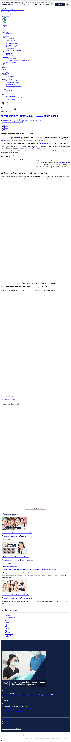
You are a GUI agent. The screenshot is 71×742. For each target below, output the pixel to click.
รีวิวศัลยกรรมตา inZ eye (12, 46)
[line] (4, 22)
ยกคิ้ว (6, 626)
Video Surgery (9, 53)
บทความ (5, 57)
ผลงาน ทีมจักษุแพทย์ (11, 40)
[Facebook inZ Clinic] (7, 719)
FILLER (7, 630)
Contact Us (5, 67)
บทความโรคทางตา (11, 62)
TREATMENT (8, 635)
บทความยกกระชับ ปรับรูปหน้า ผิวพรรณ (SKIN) (17, 60)
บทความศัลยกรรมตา (11, 58)
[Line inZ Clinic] (5, 721)
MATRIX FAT (8, 632)
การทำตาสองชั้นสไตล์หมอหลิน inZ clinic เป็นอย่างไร (17, 533)
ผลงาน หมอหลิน (10, 38)
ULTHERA (7, 636)
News (4, 63)
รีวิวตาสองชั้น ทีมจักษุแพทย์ (12, 45)
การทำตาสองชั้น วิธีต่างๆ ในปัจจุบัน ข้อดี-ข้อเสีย (15, 595)
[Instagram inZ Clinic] (7, 723)
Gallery (5, 37)
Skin (7, 34)
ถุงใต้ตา (7, 619)
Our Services (6, 32)
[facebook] (4, 19)
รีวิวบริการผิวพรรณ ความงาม (13, 48)
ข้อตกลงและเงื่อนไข (30, 735)
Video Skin (8, 54)
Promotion (5, 64)
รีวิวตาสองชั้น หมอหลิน (11, 43)
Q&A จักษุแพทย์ (4, 399)
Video (4, 51)
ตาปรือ (24, 148)
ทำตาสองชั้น (11, 399)
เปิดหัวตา (7, 620)
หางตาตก (65, 161)
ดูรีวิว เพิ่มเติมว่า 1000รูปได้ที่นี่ (8, 396)
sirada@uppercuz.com (25, 120)
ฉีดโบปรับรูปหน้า (9, 628)
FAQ (4, 66)
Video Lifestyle (9, 55)
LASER (6, 631)
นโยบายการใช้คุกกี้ (17, 735)
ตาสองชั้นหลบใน (63, 162)
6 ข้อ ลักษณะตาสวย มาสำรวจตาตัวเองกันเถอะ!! (15, 557)
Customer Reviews (7, 41)
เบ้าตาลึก (15, 148)
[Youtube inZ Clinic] (6, 726)
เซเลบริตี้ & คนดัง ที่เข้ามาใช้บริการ (14, 50)
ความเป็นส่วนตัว (5, 735)
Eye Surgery (9, 33)
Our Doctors (6, 36)
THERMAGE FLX (9, 634)
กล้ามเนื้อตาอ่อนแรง (10, 617)
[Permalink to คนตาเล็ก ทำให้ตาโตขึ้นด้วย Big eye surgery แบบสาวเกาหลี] (12, 122)
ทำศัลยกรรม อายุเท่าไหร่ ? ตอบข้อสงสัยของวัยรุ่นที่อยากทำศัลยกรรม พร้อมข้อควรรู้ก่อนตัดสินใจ (29, 569)
